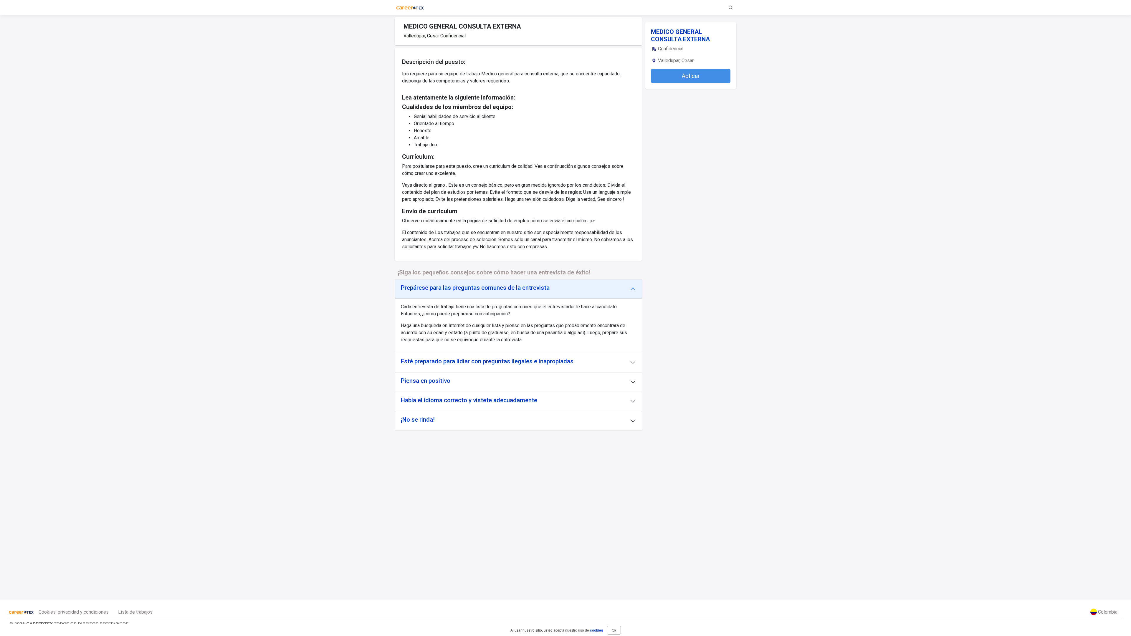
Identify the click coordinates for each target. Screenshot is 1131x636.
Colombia (1107, 612)
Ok (614, 629)
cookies (596, 630)
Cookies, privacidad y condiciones (74, 612)
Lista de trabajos (135, 612)
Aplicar (691, 76)
